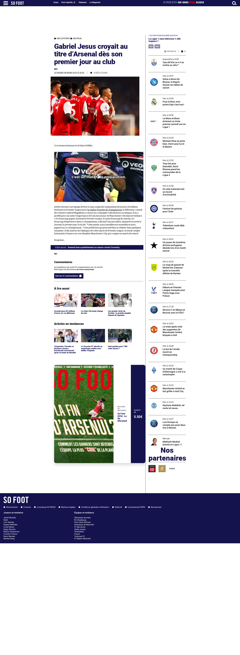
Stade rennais (80, 529)
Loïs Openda (9, 522)
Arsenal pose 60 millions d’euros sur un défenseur (65, 296)
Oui (151, 46)
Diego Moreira (9, 529)
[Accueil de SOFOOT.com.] (30, 3)
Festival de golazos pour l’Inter (161, 203)
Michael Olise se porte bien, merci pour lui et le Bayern (166, 136)
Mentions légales (68, 507)
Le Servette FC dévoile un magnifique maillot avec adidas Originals (92, 332)
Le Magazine (95, 2)
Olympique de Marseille (84, 524)
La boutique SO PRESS (46, 507)
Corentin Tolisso (10, 534)
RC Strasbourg (80, 520)
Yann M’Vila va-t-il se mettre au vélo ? (164, 57)
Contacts (27, 507)
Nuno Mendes (9, 536)
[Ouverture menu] (6, 3)
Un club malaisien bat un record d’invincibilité (162, 184)
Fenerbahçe (79, 531)
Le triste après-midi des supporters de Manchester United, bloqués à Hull (165, 322)
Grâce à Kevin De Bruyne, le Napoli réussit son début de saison (166, 74)
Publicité (118, 507)
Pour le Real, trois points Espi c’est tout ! (166, 96)
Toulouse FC (79, 536)
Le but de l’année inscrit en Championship (167, 343)
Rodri (6, 520)
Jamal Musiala (10, 517)
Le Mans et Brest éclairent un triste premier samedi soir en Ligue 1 (163, 114)
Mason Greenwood (11, 531)
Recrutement (156, 507)
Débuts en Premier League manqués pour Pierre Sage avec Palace (166, 283)
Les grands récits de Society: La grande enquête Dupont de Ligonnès (120, 297)
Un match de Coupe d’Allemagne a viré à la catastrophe (166, 364)
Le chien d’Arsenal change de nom (92, 296)
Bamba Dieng (9, 538)
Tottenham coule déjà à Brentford (163, 220)
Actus (56, 2)
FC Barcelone (79, 527)
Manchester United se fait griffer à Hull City (165, 384)
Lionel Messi (9, 527)
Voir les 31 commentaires (66, 276)
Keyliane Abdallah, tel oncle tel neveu (164, 399)
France (77, 534)
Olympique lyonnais (82, 517)
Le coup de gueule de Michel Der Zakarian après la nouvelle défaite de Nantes (166, 260)
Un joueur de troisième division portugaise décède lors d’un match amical (166, 238)
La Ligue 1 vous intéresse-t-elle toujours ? (164, 40)
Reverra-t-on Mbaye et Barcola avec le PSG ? (165, 305)
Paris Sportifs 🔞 (68, 2)
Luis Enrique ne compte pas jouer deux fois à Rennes (165, 417)
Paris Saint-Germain (82, 522)
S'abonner (83, 2)
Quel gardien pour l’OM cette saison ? (118, 331)
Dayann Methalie (10, 524)
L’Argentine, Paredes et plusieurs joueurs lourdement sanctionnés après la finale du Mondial (65, 333)
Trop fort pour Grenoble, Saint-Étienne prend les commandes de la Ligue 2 (165, 159)
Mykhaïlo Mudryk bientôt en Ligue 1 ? (164, 436)
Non (157, 46)
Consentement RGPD (136, 507)
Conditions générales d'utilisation (95, 507)
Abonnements (12, 507)
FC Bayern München (82, 538)
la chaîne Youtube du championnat (104, 210)
